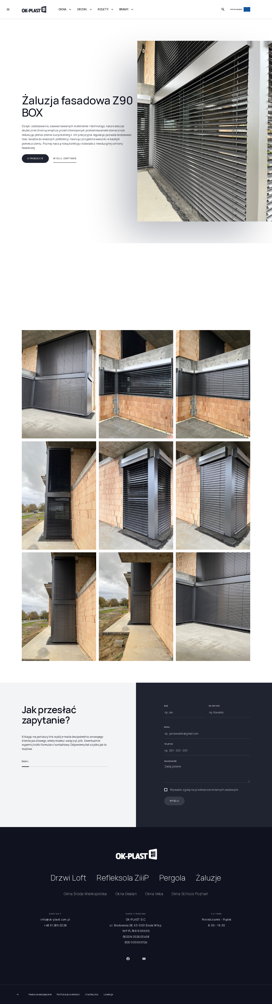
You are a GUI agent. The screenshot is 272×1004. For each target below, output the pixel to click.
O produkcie (35, 158)
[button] (65, 9)
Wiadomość (170, 761)
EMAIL (167, 727)
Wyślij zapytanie (64, 158)
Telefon (168, 744)
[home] (34, 9)
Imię (166, 705)
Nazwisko (214, 705)
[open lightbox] (59, 384)
